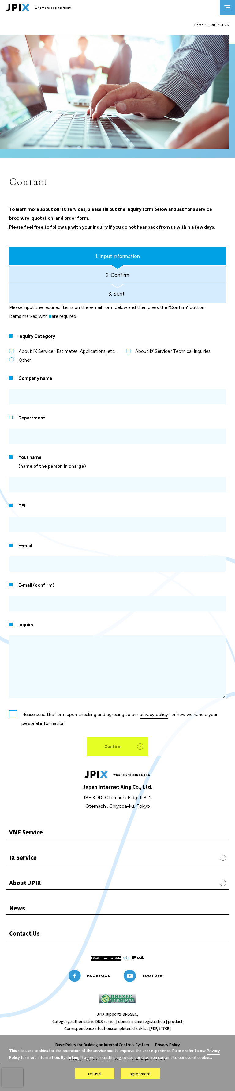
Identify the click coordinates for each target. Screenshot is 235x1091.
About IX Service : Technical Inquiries (173, 351)
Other (25, 360)
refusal (94, 1073)
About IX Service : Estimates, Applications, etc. (67, 351)
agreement (140, 1073)
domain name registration (141, 1021)
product (175, 1021)
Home (198, 25)
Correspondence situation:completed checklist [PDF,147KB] (117, 1028)
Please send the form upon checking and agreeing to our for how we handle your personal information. (119, 719)
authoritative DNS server (92, 1021)
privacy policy (154, 714)
